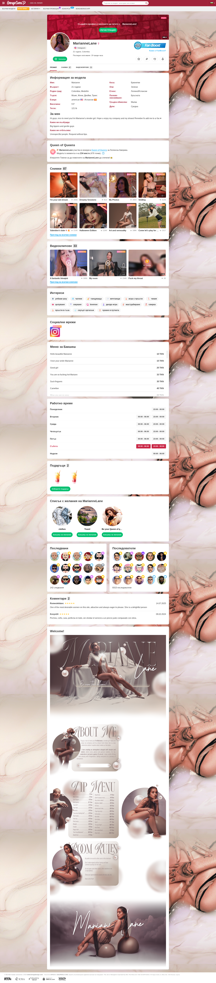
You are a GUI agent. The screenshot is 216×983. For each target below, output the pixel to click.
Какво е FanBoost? (157, 51)
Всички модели (8, 9)
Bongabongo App (83, 9)
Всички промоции (51, 9)
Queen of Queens (99, 150)
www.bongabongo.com (35, 974)
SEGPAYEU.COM (62, 974)
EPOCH (53, 974)
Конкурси (66, 9)
